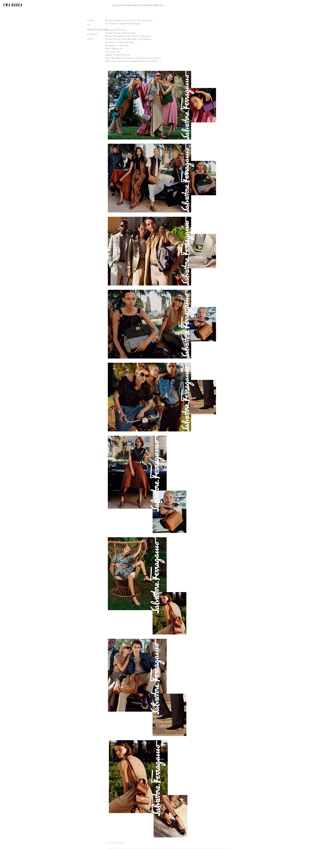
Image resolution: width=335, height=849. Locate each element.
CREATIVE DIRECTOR (95, 29)
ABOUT (90, 38)
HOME (90, 20)
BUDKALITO (92, 34)
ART (89, 25)
